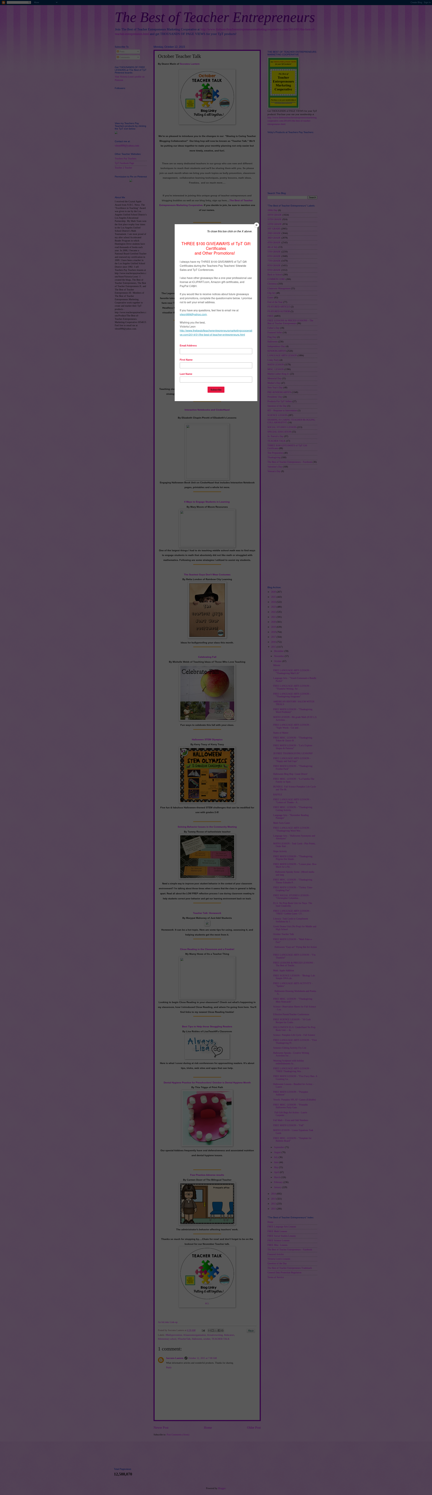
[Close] (256, 225)
